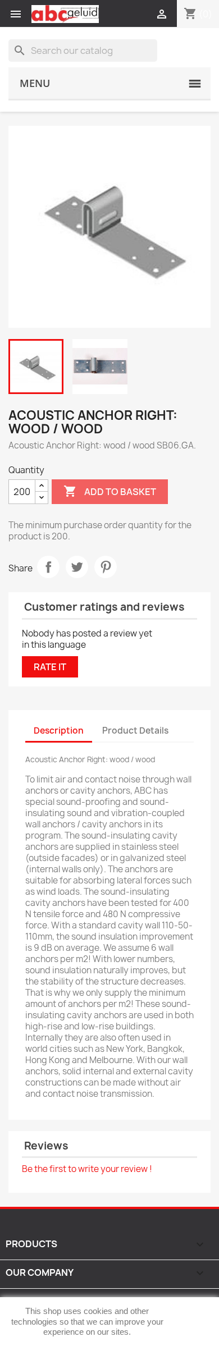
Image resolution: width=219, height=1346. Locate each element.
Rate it (50, 667)
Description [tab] (59, 730)
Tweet (77, 567)
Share (48, 567)
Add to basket (109, 491)
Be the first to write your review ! (87, 1169)
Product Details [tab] (135, 730)
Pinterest (105, 567)
